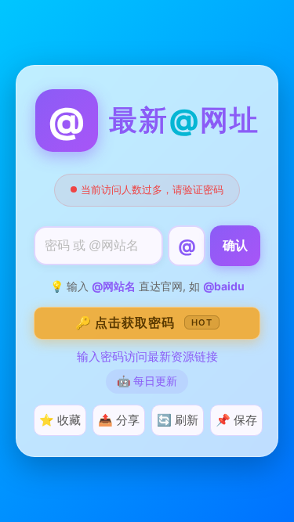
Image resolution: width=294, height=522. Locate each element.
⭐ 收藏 (60, 419)
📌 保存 (236, 419)
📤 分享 (119, 419)
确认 (235, 245)
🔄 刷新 (177, 419)
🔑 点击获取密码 (143, 322)
